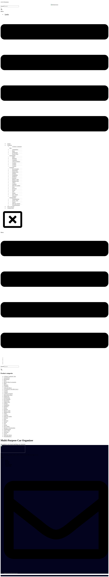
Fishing (6, 403)
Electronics (6, 400)
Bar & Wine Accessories (13, 154)
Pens (5, 419)
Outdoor (6, 415)
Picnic (5, 422)
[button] (54, 11)
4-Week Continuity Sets (15, 147)
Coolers (6, 390)
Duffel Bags (7, 398)
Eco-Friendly (7, 399)
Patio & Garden (8, 416)
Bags (5, 380)
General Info (10, 208)
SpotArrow (67, 575)
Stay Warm (6, 426)
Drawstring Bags (8, 395)
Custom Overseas (12, 166)
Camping (6, 386)
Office (5, 413)
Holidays (6, 406)
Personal (6, 420)
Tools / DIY (7, 430)
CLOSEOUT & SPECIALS (11, 389)
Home (5, 408)
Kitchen (6, 409)
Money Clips (7, 410)
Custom (6, 392)
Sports (5, 425)
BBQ (5, 383)
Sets (5, 423)
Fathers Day (7, 402)
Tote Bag (6, 432)
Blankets (6, 385)
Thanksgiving (7, 429)
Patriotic (6, 418)
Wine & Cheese (8, 435)
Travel (5, 433)
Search (2, 6)
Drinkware (6, 396)
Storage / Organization (13, 196)
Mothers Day (7, 412)
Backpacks (6, 379)
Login (7, 14)
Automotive (7, 378)
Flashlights (6, 405)
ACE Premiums (5, 2)
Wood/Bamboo (7, 436)
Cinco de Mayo (8, 388)
